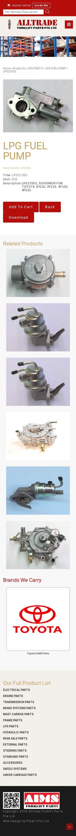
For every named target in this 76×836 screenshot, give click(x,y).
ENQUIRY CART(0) (21, 5)
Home (7, 68)
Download (18, 217)
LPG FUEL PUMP (55, 68)
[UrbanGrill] (31, 24)
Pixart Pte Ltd (38, 821)
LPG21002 (9, 71)
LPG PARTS (35, 68)
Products (19, 68)
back (50, 207)
